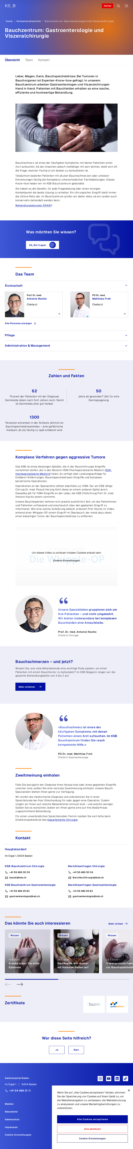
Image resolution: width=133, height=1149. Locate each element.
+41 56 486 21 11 (20, 1090)
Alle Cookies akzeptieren (92, 1119)
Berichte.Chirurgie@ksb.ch (88, 877)
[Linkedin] (117, 1078)
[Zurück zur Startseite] (10, 6)
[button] (57, 1050)
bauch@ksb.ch (17, 877)
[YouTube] (108, 1078)
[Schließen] (129, 1090)
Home (9, 21)
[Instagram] (100, 1078)
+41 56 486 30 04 (83, 872)
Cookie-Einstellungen (66, 560)
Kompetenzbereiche (29, 21)
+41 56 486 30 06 (19, 872)
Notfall (107, 5)
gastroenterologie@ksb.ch (24, 896)
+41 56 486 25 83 (19, 891)
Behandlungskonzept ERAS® (33, 205)
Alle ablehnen (92, 1129)
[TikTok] (125, 1078)
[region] (92, 1117)
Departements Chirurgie (62, 819)
